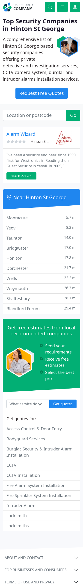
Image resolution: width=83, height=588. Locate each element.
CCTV (11, 465)
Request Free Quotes (41, 93)
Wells (41, 278)
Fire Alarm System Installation (35, 485)
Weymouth (41, 288)
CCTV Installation (23, 475)
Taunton (41, 238)
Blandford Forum (41, 308)
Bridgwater (41, 248)
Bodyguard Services (25, 439)
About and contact (24, 557)
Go (73, 115)
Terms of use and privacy (29, 582)
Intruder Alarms (22, 505)
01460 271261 (21, 176)
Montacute (41, 218)
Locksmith (16, 515)
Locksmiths (17, 525)
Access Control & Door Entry (34, 428)
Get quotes (63, 403)
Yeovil (41, 228)
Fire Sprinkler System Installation (38, 495)
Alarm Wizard (20, 134)
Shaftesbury (41, 298)
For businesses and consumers (36, 569)
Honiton (41, 258)
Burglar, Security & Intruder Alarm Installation (39, 452)
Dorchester (41, 268)
